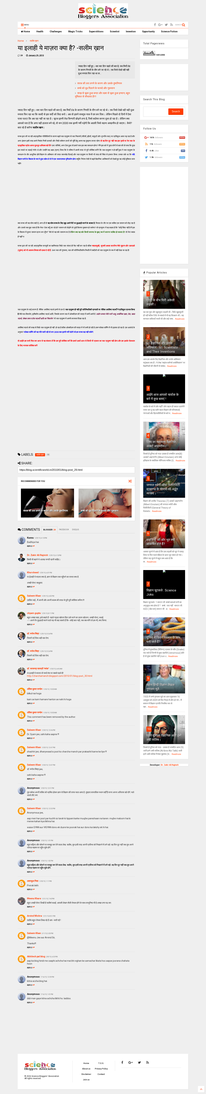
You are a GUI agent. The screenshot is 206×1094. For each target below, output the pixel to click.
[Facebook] (155, 25)
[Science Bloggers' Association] (103, 17)
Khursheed (33, 572)
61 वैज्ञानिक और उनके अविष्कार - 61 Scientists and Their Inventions (162, 347)
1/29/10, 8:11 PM (48, 613)
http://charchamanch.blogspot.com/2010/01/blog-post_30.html (59, 676)
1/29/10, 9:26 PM (46, 634)
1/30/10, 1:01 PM (47, 840)
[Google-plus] (160, 25)
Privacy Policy (101, 1069)
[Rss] (171, 25)
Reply (29, 546)
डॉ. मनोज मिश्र (33, 633)
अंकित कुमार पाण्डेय (34, 689)
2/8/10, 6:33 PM (52, 957)
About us (86, 1069)
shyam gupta (34, 613)
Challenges (56, 31)
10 (149, 729)
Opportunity (148, 31)
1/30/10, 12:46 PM (48, 730)
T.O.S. (101, 1063)
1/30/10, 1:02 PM (47, 861)
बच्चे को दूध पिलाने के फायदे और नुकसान (96, 88)
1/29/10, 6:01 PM (45, 573)
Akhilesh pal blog (36, 956)
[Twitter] (166, 25)
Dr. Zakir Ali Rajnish (37, 555)
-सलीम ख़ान (33, 41)
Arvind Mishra (34, 916)
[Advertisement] (45, 83)
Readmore (179, 319)
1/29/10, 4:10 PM (40, 538)
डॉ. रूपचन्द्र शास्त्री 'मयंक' (38, 668)
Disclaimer (86, 1074)
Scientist (114, 31)
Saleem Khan (34, 595)
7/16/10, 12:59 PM (47, 977)
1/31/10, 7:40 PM (48, 899)
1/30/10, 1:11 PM (45, 881)
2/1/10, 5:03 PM (47, 933)
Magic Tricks (75, 31)
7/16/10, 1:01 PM (47, 994)
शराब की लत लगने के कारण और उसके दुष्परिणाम (99, 83)
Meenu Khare (34, 898)
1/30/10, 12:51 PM (47, 788)
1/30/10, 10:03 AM (50, 689)
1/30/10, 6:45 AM (56, 669)
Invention (131, 31)
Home (26, 31)
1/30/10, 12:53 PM (48, 808)
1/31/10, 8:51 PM (49, 916)
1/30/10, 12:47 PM (48, 747)
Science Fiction (169, 31)
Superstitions (96, 31)
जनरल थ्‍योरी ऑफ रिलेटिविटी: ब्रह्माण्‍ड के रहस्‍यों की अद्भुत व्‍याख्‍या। (163, 489)
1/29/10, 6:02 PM (48, 596)
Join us (86, 1080)
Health (39, 31)
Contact (101, 1074)
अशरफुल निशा (32, 881)
